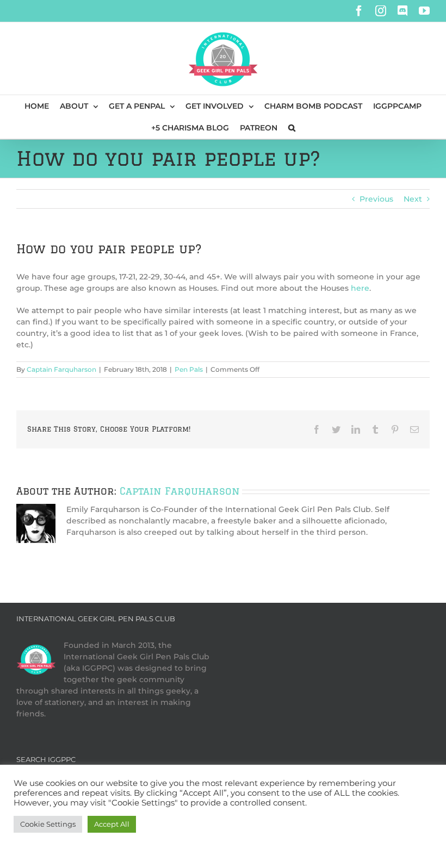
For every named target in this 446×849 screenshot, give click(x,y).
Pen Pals (189, 369)
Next (413, 199)
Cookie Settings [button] (48, 824)
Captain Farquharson (61, 369)
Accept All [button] (111, 824)
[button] (292, 128)
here (360, 288)
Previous (376, 199)
